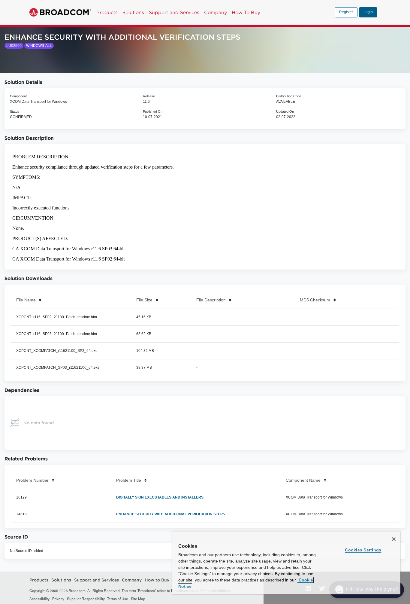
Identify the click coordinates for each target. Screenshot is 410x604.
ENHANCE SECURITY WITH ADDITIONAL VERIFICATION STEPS (170, 514)
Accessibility (39, 599)
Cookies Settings (363, 550)
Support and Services (174, 12)
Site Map (138, 599)
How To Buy (246, 12)
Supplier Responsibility (86, 599)
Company (215, 12)
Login (368, 12)
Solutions (133, 12)
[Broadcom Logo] (60, 12)
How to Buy (157, 580)
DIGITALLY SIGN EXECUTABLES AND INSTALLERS (159, 497)
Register (346, 12)
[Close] (394, 539)
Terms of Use (117, 599)
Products (107, 12)
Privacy (58, 599)
